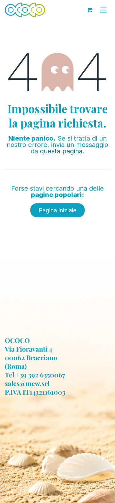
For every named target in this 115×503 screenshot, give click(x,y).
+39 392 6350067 (40, 375)
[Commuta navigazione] (103, 10)
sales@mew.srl (27, 383)
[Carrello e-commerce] (89, 10)
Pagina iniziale (57, 210)
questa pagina (61, 151)
